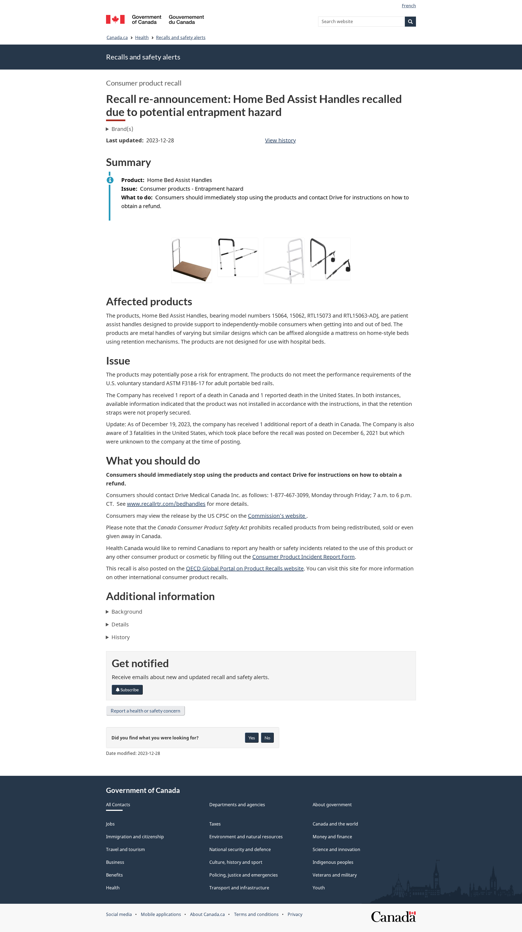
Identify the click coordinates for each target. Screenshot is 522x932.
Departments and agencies (237, 805)
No (267, 737)
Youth (319, 888)
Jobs (110, 824)
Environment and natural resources (246, 837)
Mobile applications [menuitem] (161, 914)
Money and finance (332, 837)
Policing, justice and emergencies (243, 875)
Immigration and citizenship (135, 837)
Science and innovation (336, 849)
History (120, 637)
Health (142, 37)
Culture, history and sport (235, 862)
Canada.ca (117, 37)
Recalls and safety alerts (181, 37)
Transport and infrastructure (239, 888)
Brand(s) (122, 129)
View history (280, 140)
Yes (251, 737)
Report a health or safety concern (145, 711)
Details (120, 624)
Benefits (114, 875)
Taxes (215, 824)
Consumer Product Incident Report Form (303, 556)
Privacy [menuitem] (295, 914)
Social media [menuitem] (119, 914)
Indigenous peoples (333, 862)
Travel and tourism (125, 849)
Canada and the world (335, 824)
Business (115, 862)
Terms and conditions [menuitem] (256, 914)
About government (332, 805)
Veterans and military (335, 875)
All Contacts (118, 805)
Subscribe (129, 689)
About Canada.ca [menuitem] (207, 914)
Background (126, 611)
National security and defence (240, 849)
